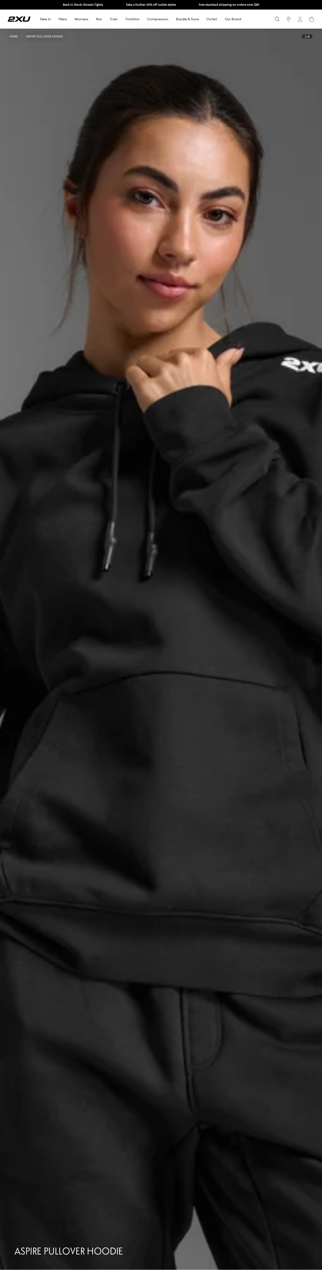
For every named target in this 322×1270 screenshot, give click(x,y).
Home (14, 36)
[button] (311, 19)
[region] (161, 649)
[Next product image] (313, 649)
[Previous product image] (8, 649)
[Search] (277, 19)
